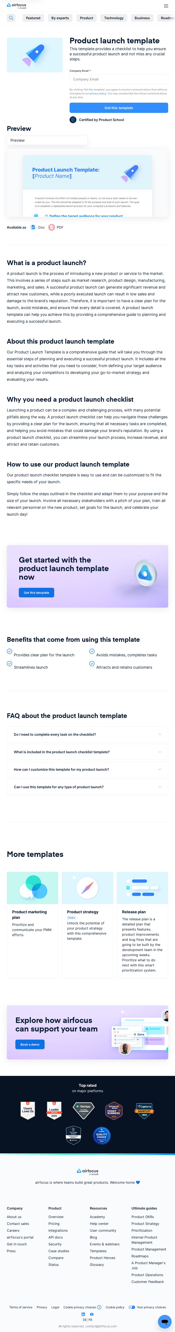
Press (11, 1251)
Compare (55, 1258)
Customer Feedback (147, 1281)
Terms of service (20, 1307)
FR (90, 1320)
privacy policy (98, 93)
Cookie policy (115, 1307)
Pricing (54, 1223)
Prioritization (141, 1230)
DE (85, 1320)
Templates (98, 1251)
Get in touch (17, 1244)
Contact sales (18, 1223)
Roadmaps (140, 1256)
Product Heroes (102, 1258)
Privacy (42, 1307)
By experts (60, 18)
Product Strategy (145, 1223)
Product (86, 18)
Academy (97, 1217)
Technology (114, 18)
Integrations (58, 1230)
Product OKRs (142, 1217)
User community (103, 1230)
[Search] (11, 18)
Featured (33, 18)
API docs (55, 1237)
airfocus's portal (20, 1237)
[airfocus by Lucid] (18, 6)
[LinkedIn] (83, 1314)
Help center (99, 1223)
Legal (55, 1307)
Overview (56, 1217)
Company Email (79, 70)
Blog (93, 1237)
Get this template (119, 108)
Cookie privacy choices (79, 1307)
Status (53, 1264)
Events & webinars (105, 1244)
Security (55, 1244)
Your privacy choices (151, 1307)
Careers (13, 1230)
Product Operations (147, 1275)
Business (142, 18)
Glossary (97, 1264)
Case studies (58, 1251)
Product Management (148, 1249)
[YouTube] (91, 1314)
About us (14, 1217)
